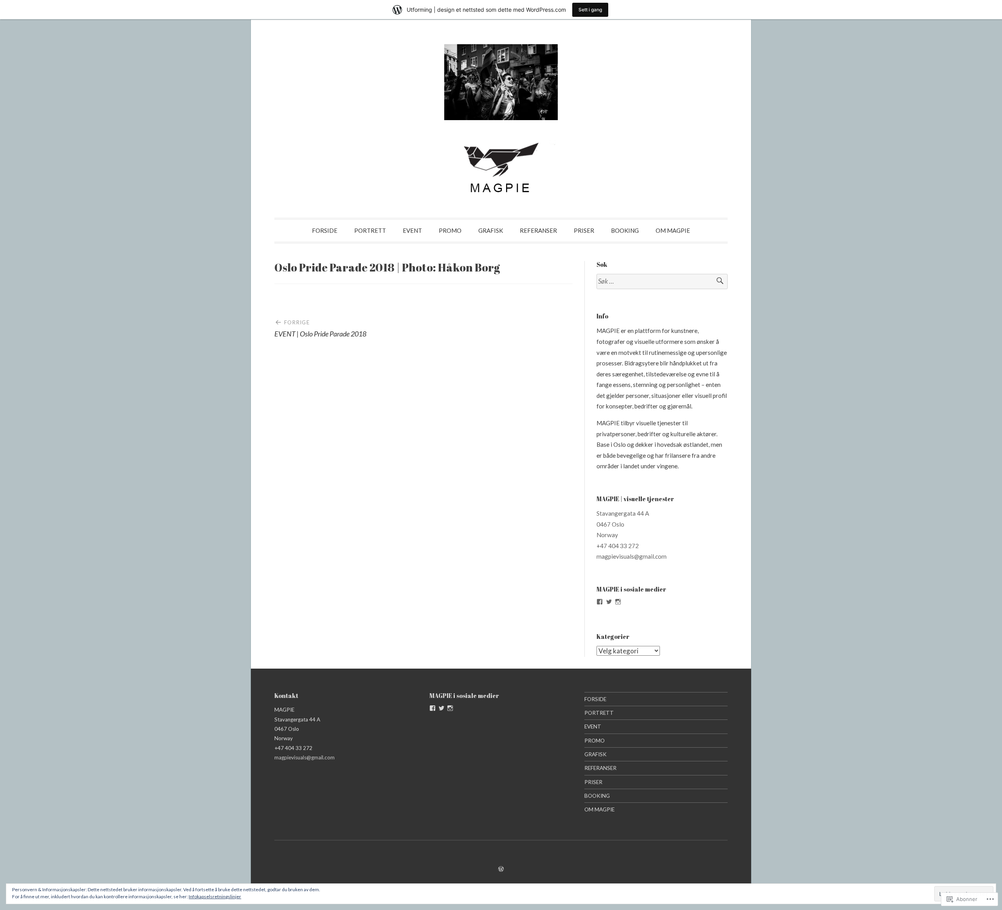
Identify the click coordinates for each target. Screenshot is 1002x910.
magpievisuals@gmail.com (632, 556)
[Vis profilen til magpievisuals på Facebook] (600, 602)
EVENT (412, 230)
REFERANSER (538, 230)
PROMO (450, 230)
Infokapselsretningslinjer (215, 896)
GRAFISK (490, 230)
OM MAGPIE (673, 230)
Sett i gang (590, 10)
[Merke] (662, 281)
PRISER (584, 230)
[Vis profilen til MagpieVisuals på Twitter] (609, 602)
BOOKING (625, 230)
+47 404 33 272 (618, 545)
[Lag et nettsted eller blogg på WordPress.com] (501, 868)
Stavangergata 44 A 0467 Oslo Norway (623, 524)
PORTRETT (370, 230)
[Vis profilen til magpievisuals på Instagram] (618, 602)
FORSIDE (324, 230)
